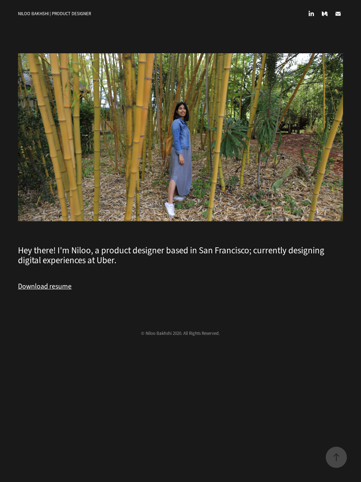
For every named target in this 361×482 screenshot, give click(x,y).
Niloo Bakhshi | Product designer (54, 14)
